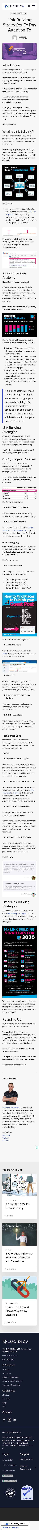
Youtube (5, 1141)
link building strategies (16, 913)
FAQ (4, 1406)
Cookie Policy (8, 1475)
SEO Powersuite (19, 530)
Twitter (5, 1138)
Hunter (16, 793)
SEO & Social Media (19, 13)
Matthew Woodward (10, 1107)
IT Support (6, 1369)
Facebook (6, 1135)
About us (5, 1395)
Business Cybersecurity (11, 1385)
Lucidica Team (11, 1269)
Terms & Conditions (9, 1465)
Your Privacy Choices (17, 1524)
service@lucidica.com (10, 1355)
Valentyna (22, 37)
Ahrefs (31, 527)
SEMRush (6, 530)
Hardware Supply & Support (12, 1381)
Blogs (4, 1403)
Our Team (6, 1399)
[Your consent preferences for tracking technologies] (37, 1147)
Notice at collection (11, 1527)
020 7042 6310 (8, 1359)
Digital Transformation (10, 1377)
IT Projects (6, 1373)
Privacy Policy (7, 1460)
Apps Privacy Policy (10, 1481)
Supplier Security (8, 1470)
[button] (33, 6)
